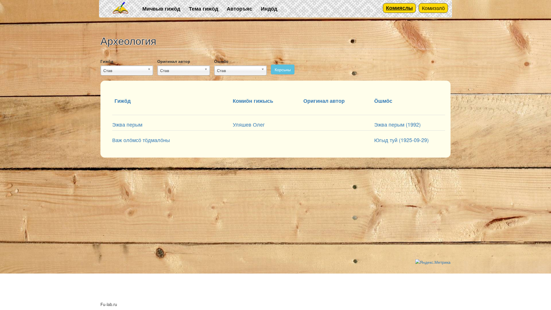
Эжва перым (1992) (397, 124)
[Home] (121, 8)
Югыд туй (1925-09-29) (401, 140)
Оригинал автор (173, 61)
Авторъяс (239, 8)
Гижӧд (106, 61)
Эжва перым (127, 124)
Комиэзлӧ (433, 7)
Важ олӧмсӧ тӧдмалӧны (141, 140)
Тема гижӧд (203, 8)
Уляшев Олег (249, 124)
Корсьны (283, 69)
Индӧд (269, 8)
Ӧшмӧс (221, 61)
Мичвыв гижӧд (161, 8)
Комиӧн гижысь (253, 100)
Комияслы (399, 7)
